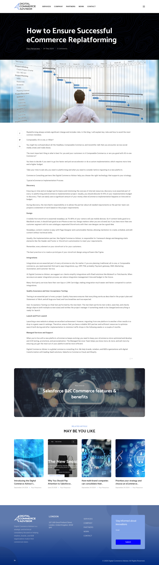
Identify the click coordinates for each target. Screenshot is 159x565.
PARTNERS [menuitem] (70, 6)
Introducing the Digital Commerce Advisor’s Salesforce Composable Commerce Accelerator (25, 482)
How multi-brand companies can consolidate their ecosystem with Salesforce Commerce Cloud (95, 482)
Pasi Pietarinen (33, 49)
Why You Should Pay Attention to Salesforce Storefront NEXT (59, 482)
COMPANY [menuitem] (58, 6)
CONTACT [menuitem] (91, 6)
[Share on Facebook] (19, 133)
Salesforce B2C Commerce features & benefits (79, 394)
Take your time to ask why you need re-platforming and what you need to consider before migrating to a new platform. (74, 170)
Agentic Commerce (56, 475)
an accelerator (78, 162)
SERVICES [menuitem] (46, 6)
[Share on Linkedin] (19, 146)
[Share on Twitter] (19, 139)
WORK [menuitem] (81, 6)
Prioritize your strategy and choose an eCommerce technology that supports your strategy (130, 482)
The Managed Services (76, 341)
